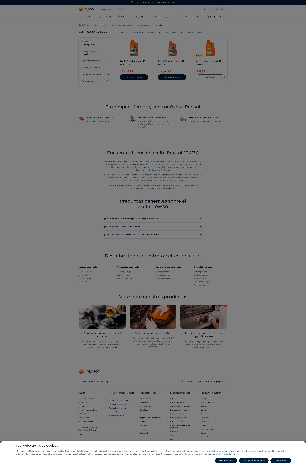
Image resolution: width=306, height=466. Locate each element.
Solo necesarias (226, 460)
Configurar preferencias (254, 460)
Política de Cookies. (230, 454)
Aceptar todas (280, 460)
